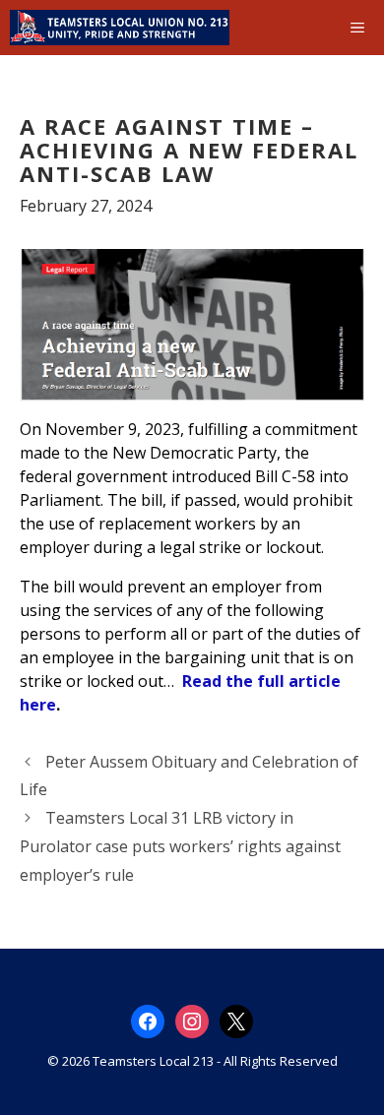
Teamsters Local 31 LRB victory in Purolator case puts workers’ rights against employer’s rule (180, 846)
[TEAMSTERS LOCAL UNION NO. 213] (119, 27)
